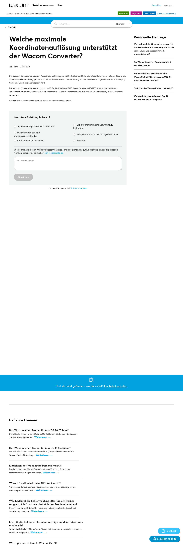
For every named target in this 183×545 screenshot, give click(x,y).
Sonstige (81, 140)
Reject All (136, 13)
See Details (149, 13)
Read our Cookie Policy (166, 13)
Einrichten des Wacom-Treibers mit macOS (153, 88)
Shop (60, 5)
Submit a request (79, 188)
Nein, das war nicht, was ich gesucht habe (97, 134)
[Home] (18, 5)
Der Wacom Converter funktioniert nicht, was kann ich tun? (152, 64)
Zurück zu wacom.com (43, 5)
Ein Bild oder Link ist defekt (30, 140)
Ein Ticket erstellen (54, 152)
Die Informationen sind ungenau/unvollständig (27, 134)
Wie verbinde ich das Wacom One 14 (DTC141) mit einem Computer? (151, 98)
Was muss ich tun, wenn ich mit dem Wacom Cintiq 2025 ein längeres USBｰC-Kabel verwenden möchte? (152, 77)
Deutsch (168, 5)
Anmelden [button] (156, 5)
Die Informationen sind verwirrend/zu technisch (93, 126)
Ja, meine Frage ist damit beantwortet (35, 126)
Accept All (123, 13)
